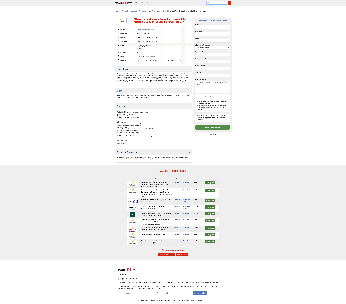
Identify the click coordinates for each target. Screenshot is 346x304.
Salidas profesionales (127, 152)
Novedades (150, 3)
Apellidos (198, 31)
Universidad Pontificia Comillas (146, 29)
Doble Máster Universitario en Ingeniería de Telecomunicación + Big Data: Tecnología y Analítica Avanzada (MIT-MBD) (155, 222)
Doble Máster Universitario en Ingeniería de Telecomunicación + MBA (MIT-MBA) (155, 228)
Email (197, 38)
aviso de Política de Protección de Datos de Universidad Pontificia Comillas (212, 107)
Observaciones (200, 79)
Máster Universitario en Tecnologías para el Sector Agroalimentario (155, 207)
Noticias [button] (142, 3)
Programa (121, 105)
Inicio (135, 3)
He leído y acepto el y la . (212, 102)
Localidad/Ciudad (201, 59)
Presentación (123, 68)
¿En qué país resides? (203, 45)
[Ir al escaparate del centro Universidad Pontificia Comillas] (124, 20)
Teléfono (198, 73)
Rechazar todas (163, 293)
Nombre (198, 24)
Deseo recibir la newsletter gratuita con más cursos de (212, 118)
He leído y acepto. (212, 108)
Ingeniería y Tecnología (166, 254)
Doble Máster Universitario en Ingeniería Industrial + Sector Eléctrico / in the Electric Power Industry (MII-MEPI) (154, 184)
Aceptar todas (200, 293)
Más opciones (125, 293)
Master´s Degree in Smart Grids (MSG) (153, 234)
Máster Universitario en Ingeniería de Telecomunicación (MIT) (153, 242)
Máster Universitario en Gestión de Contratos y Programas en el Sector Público (156, 214)
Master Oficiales (182, 254)
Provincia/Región (201, 52)
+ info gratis (210, 183)
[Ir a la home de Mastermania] (123, 3)
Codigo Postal (200, 66)
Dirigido (120, 90)
